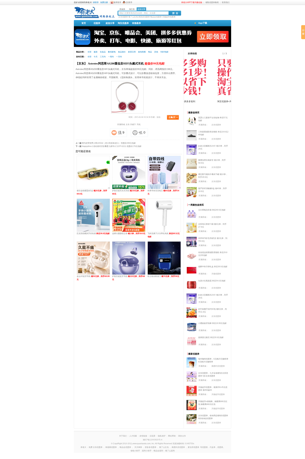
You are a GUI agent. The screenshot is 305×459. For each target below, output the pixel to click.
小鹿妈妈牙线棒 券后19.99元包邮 (212, 323)
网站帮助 (172, 436)
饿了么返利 (170, 451)
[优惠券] (94, 18)
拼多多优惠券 (144, 17)
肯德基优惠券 (111, 447)
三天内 (103, 57)
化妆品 (103, 52)
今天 (96, 57)
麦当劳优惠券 (193, 447)
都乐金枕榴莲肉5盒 (92, 192)
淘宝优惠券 (123, 23)
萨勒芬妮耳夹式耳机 (128, 192)
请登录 (96, 2)
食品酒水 (122, 52)
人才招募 (133, 436)
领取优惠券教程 (212, 2)
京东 (128, 124)
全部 (89, 52)
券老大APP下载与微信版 (191, 2)
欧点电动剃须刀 (163, 276)
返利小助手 (147, 451)
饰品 (150, 52)
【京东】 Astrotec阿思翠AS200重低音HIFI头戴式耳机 (120, 63)
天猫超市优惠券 (169, 17)
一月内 (119, 57)
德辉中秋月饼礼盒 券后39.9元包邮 (212, 266)
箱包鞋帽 (142, 52)
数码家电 (112, 52)
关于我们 (123, 436)
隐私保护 (162, 436)
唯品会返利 (158, 451)
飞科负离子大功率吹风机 (164, 235)
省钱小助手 (135, 451)
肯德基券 (136, 23)
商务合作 (182, 436)
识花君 (152, 436)
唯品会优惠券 (156, 17)
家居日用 (132, 52)
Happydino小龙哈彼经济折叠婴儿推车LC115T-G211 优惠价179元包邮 (111, 146)
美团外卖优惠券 (218, 366)
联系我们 (226, 2)
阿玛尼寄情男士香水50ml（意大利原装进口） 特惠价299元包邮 (109, 143)
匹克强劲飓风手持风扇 (93, 233)
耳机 (139, 124)
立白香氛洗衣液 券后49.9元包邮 (211, 210)
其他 (156, 52)
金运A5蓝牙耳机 (93, 278)
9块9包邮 (164, 52)
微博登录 (117, 2)
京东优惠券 (123, 17)
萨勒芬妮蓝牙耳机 (128, 278)
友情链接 (143, 436)
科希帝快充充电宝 (163, 192)
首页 (83, 23)
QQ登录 (129, 2)
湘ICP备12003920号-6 (152, 440)
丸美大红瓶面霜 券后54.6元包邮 (211, 281)
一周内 (111, 57)
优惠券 (97, 23)
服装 (96, 52)
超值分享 (110, 23)
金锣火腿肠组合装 (128, 233)
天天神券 (138, 447)
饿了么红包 (133, 17)
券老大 (83, 447)
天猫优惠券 (216, 274)
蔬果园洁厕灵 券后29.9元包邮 (211, 337)
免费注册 (104, 2)
